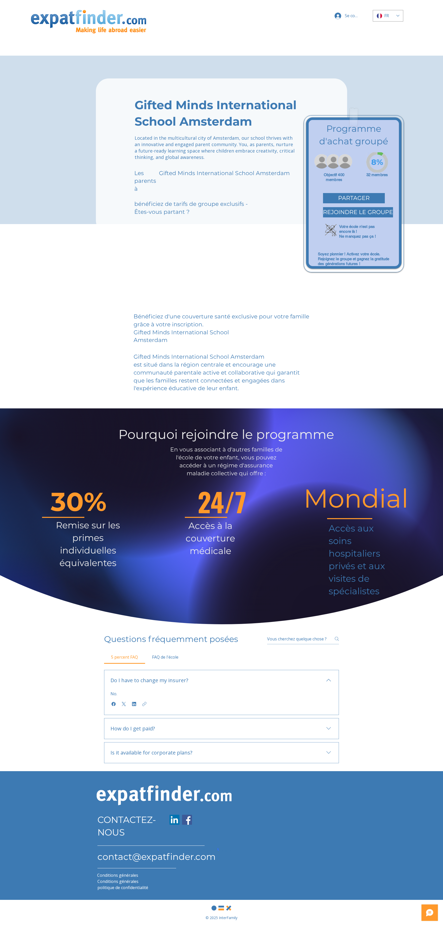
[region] (354, 193)
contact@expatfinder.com (156, 856)
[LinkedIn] (174, 820)
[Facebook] (187, 820)
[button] (354, 198)
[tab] (124, 657)
